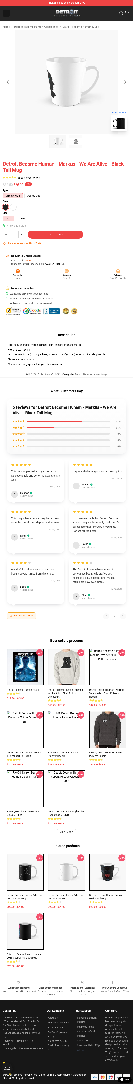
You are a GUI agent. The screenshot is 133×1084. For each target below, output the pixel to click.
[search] (121, 13)
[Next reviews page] (123, 616)
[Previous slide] (8, 82)
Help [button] (127, 1079)
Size (5, 213)
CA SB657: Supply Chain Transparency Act (58, 1045)
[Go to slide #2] (75, 141)
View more (66, 832)
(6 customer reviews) (29, 177)
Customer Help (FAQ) (88, 1045)
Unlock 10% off (7, 1069)
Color (6, 201)
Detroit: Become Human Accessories (36, 26)
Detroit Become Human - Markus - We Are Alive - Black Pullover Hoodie (107, 693)
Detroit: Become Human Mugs (80, 26)
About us (53, 1017)
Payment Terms (85, 1026)
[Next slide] (124, 82)
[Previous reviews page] (106, 616)
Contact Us (83, 1040)
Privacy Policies (56, 1027)
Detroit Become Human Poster (23, 689)
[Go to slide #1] (57, 141)
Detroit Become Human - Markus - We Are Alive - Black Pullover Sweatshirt (66, 693)
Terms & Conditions (58, 1022)
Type (5, 190)
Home (6, 26)
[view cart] (127, 13)
